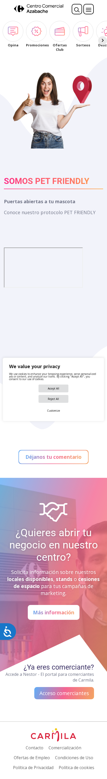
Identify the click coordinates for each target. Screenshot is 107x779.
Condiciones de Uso (74, 758)
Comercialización (65, 748)
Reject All (53, 399)
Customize (53, 410)
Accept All (53, 388)
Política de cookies (76, 767)
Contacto (34, 748)
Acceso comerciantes (64, 693)
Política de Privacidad (33, 767)
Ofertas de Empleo (32, 758)
